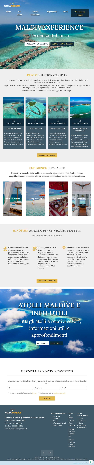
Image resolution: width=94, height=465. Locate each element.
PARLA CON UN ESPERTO (37, 44)
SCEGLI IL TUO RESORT (62, 44)
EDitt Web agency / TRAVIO (80, 463)
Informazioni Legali (59, 423)
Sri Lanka (82, 421)
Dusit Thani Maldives (72, 423)
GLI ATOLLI (42, 343)
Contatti (55, 418)
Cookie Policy (57, 425)
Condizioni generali (59, 393)
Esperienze (52, 11)
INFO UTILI (56, 343)
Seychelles (82, 427)
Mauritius (82, 425)
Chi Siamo (56, 416)
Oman (81, 423)
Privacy (34, 393)
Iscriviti (47, 398)
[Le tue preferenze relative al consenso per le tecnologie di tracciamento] (91, 462)
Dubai (81, 418)
